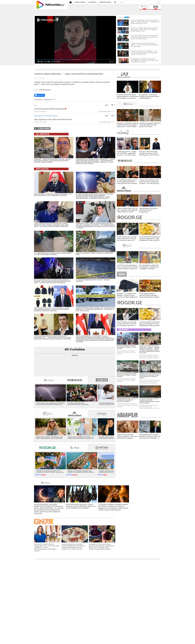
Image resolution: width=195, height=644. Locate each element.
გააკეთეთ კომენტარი (44, 128)
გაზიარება (41, 95)
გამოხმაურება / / (108, 111)
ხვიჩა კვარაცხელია (45, 90)
